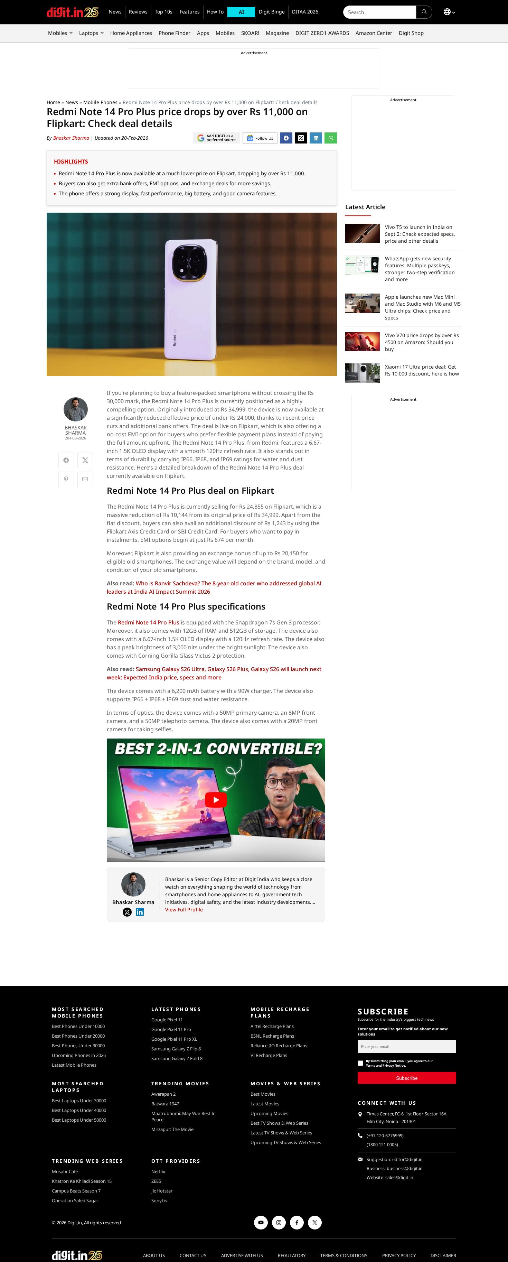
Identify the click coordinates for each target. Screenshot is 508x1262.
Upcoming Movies (269, 1113)
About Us (154, 1255)
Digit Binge (272, 11)
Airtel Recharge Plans (272, 1026)
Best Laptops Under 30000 (79, 1100)
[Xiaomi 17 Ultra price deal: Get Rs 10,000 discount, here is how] (362, 373)
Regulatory (291, 1255)
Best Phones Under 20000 (78, 1036)
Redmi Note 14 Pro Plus (148, 622)
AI (241, 12)
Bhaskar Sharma (72, 137)
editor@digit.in (407, 1159)
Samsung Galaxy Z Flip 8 (176, 1049)
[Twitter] (127, 912)
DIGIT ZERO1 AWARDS (322, 32)
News (115, 11)
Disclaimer (443, 1255)
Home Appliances (131, 32)
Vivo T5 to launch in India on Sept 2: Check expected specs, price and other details (420, 234)
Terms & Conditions (343, 1255)
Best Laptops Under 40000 (79, 1110)
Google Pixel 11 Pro (171, 1029)
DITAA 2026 (305, 11)
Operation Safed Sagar (75, 1200)
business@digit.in (405, 1168)
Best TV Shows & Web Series (279, 1123)
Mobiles (57, 32)
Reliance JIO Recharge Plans (279, 1045)
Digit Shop (411, 32)
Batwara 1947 (165, 1104)
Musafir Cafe (65, 1171)
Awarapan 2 (163, 1094)
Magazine (277, 32)
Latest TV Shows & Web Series (281, 1133)
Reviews (138, 11)
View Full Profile (184, 909)
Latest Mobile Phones (74, 1065)
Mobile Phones (100, 102)
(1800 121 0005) (382, 1145)
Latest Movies (265, 1104)
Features (190, 11)
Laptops (88, 32)
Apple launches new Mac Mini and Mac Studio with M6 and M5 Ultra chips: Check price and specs (423, 307)
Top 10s (163, 11)
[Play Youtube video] (216, 800)
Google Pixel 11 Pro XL (174, 1039)
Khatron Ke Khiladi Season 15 (82, 1181)
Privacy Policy (399, 1255)
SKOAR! (250, 32)
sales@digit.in (399, 1177)
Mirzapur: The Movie (172, 1129)
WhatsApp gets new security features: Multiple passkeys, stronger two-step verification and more (420, 268)
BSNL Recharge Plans (272, 1036)
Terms (370, 1065)
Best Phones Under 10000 (78, 1026)
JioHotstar (161, 1191)
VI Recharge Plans (269, 1055)
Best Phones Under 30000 (78, 1045)
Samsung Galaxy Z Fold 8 (177, 1058)
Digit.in (74, 1222)
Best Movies (263, 1094)
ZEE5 (156, 1181)
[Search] (424, 12)
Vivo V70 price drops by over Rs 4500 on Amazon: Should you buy (422, 342)
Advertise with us (242, 1255)
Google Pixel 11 (167, 1020)
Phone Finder (174, 32)
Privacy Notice (394, 1065)
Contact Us (193, 1255)
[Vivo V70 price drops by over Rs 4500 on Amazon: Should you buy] (362, 341)
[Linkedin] (139, 912)
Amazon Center (374, 32)
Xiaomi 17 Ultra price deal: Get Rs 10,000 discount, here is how (422, 370)
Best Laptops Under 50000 (79, 1120)
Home (53, 102)
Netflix (158, 1171)
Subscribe (407, 1078)
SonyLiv (159, 1200)
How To (215, 11)
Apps (203, 32)
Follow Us (264, 138)
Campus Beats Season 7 (76, 1191)
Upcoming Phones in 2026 (79, 1055)
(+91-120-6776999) (385, 1136)
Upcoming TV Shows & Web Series (286, 1142)
